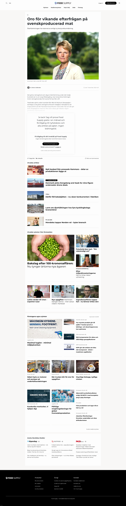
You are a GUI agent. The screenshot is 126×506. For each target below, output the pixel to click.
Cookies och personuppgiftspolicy (63, 480)
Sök (10, 3)
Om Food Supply (78, 489)
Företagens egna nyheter (37, 316)
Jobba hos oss (77, 486)
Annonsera (37, 486)
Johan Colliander (36, 87)
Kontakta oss (77, 483)
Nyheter (45, 7)
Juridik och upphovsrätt (60, 483)
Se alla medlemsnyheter (92, 429)
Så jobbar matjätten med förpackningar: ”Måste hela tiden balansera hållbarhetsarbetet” (85, 446)
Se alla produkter (39, 489)
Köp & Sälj (67, 7)
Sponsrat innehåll (58, 489)
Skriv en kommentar (93, 158)
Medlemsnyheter (56, 7)
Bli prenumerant (39, 480)
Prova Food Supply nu (50, 144)
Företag (80, 7)
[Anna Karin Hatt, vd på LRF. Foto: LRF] (63, 56)
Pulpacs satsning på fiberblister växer (87, 452)
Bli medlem (38, 483)
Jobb (73, 7)
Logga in (58, 147)
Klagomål (56, 486)
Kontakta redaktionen (79, 480)
